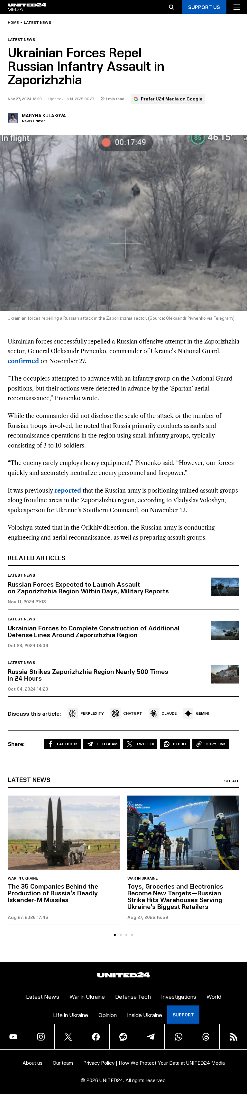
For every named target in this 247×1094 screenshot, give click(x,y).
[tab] (115, 935)
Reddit (180, 744)
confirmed (23, 361)
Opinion (107, 1015)
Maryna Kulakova (44, 115)
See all (231, 781)
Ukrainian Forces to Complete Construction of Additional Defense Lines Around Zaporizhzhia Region (93, 631)
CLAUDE (169, 713)
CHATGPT (132, 713)
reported (67, 490)
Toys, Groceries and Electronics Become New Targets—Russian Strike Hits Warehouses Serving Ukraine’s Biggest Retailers (175, 896)
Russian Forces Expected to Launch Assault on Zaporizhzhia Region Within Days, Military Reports (88, 587)
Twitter (145, 744)
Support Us (204, 7)
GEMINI (202, 713)
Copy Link (216, 744)
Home (13, 22)
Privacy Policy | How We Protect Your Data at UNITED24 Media (154, 1062)
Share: (16, 744)
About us (32, 1062)
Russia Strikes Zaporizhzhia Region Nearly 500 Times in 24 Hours (88, 675)
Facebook (67, 744)
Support (183, 1015)
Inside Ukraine (144, 1015)
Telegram (106, 744)
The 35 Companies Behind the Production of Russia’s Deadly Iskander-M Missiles (53, 893)
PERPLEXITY (92, 713)
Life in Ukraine (70, 1015)
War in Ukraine (23, 878)
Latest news (37, 22)
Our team (63, 1062)
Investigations (178, 996)
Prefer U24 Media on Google (171, 99)
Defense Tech (133, 996)
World (213, 996)
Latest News (42, 996)
